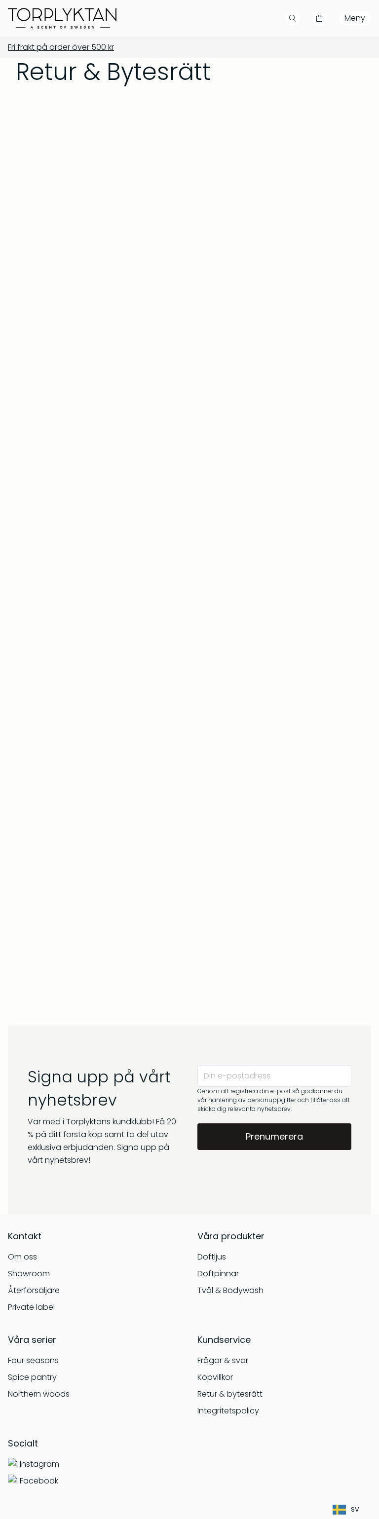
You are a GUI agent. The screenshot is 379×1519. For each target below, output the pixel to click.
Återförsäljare (34, 1290)
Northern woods (39, 1394)
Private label (31, 1307)
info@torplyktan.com (90, 642)
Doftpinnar (218, 1273)
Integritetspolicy (228, 1410)
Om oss (22, 1256)
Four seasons (33, 1360)
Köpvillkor (215, 1377)
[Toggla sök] (292, 18)
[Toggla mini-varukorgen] (319, 18)
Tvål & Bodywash (230, 1290)
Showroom (29, 1273)
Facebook (39, 1480)
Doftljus (211, 1256)
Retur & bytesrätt (230, 1394)
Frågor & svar (222, 1360)
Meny (354, 18)
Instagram (39, 1464)
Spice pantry (32, 1377)
